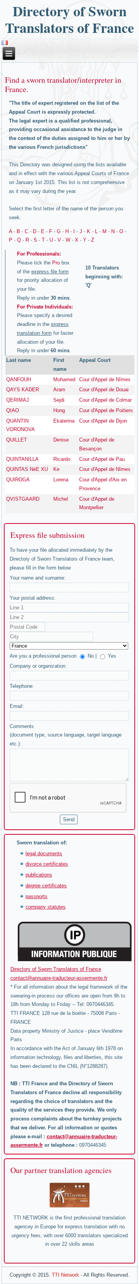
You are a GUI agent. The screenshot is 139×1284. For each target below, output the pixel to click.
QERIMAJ (17, 400)
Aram (59, 389)
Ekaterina (64, 421)
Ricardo (61, 459)
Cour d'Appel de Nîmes (105, 379)
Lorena (60, 480)
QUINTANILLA (22, 459)
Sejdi (58, 400)
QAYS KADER (22, 389)
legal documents (43, 853)
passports (36, 896)
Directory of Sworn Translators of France (69, 19)
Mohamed (64, 379)
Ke (56, 469)
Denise (61, 440)
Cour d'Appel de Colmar (105, 400)
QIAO (12, 410)
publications (38, 875)
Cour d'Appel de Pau (102, 459)
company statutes (45, 907)
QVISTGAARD (22, 499)
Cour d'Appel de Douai (104, 389)
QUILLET (16, 440)
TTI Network (65, 1275)
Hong (59, 410)
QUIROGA (18, 480)
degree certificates (46, 885)
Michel (60, 499)
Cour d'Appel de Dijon (103, 421)
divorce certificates (46, 864)
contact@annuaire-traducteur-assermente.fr (58, 978)
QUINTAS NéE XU (27, 469)
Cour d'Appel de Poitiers (106, 410)
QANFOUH (18, 379)
